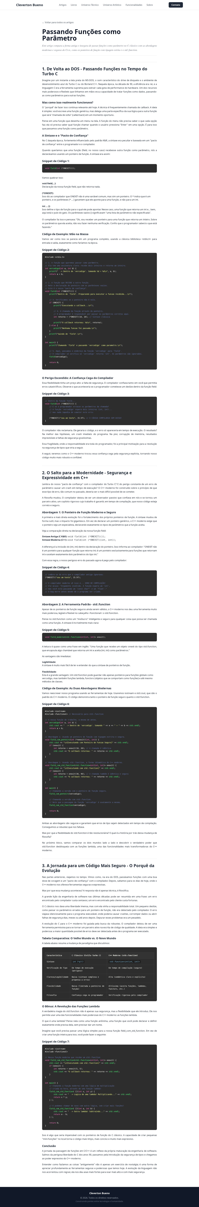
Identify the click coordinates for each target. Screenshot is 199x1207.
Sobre (150, 4)
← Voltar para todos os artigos (58, 22)
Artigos (62, 4)
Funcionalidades (134, 4)
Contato (175, 4)
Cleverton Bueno (29, 5)
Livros (74, 4)
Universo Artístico (112, 4)
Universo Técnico (90, 4)
